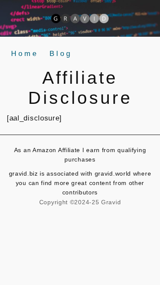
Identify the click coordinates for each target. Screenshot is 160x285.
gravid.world (114, 173)
